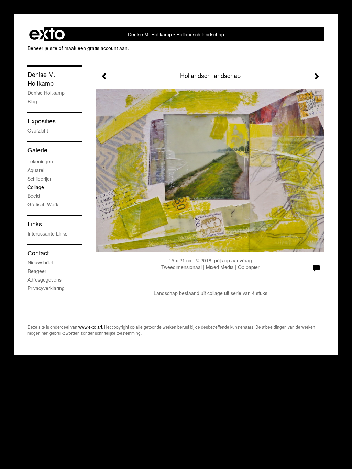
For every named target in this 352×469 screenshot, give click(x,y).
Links (35, 223)
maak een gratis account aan (96, 48)
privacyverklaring (46, 288)
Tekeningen (40, 161)
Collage (36, 187)
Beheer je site (42, 48)
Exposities (42, 120)
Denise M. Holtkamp (150, 34)
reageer (37, 270)
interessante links (47, 233)
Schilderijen (40, 178)
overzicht (38, 130)
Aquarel (36, 170)
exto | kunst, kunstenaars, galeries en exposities (47, 34)
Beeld (34, 195)
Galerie (37, 150)
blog (32, 101)
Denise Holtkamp (46, 92)
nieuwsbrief (40, 262)
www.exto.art (90, 327)
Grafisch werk (43, 204)
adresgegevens (45, 279)
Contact (38, 253)
